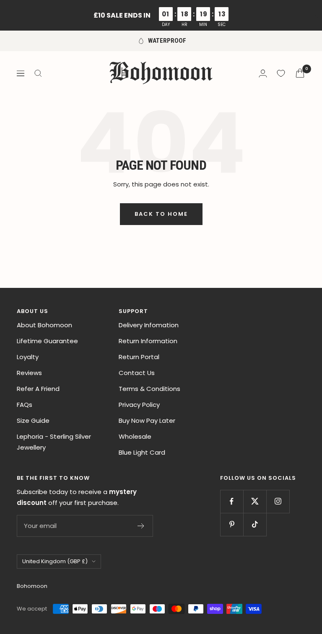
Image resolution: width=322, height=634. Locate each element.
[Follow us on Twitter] (254, 501)
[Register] (141, 526)
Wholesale (135, 436)
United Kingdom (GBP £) (55, 561)
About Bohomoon (44, 325)
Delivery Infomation (149, 325)
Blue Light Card (142, 452)
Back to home (161, 214)
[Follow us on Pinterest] (231, 524)
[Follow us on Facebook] (231, 501)
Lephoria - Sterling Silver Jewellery (54, 442)
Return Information (148, 340)
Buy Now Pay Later (147, 420)
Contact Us (137, 372)
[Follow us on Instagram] (277, 501)
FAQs (24, 404)
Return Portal (139, 356)
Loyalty (28, 356)
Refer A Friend (38, 388)
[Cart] (300, 73)
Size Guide (33, 420)
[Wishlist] (281, 73)
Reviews (29, 372)
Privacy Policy (139, 404)
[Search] (38, 73)
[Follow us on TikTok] (254, 524)
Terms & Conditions (149, 388)
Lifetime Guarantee (47, 340)
